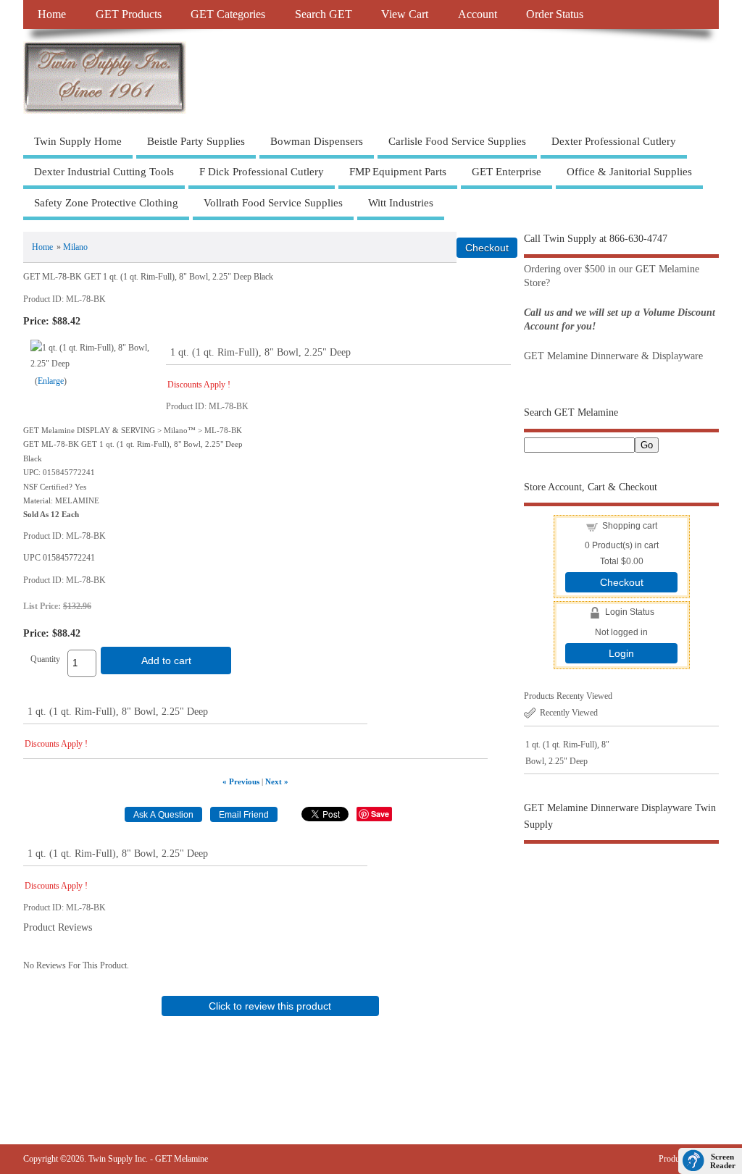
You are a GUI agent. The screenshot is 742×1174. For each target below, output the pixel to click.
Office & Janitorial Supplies (629, 171)
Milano (75, 247)
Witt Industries (400, 203)
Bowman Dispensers (316, 141)
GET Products (129, 14)
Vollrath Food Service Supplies (273, 203)
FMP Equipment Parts (397, 171)
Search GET (323, 14)
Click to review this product (270, 1006)
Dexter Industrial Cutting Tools (104, 171)
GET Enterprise (506, 171)
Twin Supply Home (78, 141)
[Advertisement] (621, 966)
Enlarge (51, 381)
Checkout (621, 582)
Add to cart (166, 660)
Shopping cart (629, 526)
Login (621, 653)
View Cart (404, 14)
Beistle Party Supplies (196, 141)
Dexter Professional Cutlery (613, 141)
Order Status (554, 14)
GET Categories (228, 14)
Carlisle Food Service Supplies (457, 141)
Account (477, 14)
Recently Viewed (569, 713)
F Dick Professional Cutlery (261, 171)
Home (52, 14)
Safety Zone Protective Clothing (106, 203)
